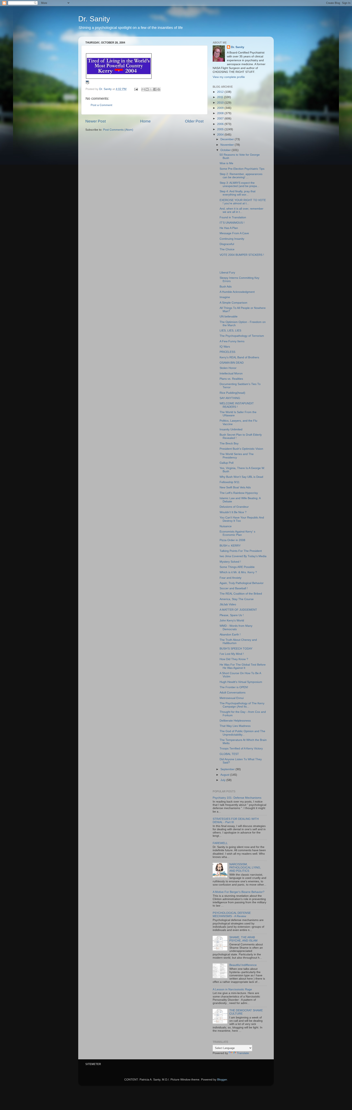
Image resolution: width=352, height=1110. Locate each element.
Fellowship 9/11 (230, 482)
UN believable (229, 316)
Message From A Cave (234, 233)
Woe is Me (226, 163)
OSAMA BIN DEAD (232, 362)
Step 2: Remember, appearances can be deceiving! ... (241, 176)
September (227, 769)
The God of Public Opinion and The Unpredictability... (242, 733)
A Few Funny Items (232, 341)
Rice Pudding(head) (232, 392)
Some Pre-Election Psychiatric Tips (242, 168)
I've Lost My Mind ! (232, 653)
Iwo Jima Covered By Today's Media (243, 556)
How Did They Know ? (234, 659)
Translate (243, 1053)
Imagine (225, 297)
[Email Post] (136, 89)
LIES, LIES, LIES (230, 330)
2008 (220, 113)
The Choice (227, 249)
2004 (220, 134)
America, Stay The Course (237, 599)
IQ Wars (225, 346)
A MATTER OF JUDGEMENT (238, 609)
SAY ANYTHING (230, 398)
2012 (220, 91)
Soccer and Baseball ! (234, 588)
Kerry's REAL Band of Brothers (239, 357)
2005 (220, 129)
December (227, 139)
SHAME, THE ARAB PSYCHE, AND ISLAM (243, 939)
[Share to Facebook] (155, 89)
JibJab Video (228, 604)
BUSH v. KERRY (230, 545)
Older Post (194, 121)
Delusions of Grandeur (234, 506)
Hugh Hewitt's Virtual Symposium (241, 681)
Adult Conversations (232, 692)
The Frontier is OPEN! (234, 687)
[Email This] (143, 89)
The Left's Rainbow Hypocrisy (239, 492)
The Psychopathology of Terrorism (242, 335)
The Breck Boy (229, 443)
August (225, 774)
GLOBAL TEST (229, 754)
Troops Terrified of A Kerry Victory (241, 748)
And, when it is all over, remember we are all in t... (241, 210)
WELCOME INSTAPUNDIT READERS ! (237, 405)
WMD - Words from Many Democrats (236, 627)
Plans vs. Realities (231, 378)
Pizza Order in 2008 (232, 540)
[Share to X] (151, 89)
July (223, 780)
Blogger (222, 1079)
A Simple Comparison (233, 302)
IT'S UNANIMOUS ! (232, 222)
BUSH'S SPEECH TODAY (236, 648)
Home (145, 121)
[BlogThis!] (147, 89)
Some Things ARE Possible (237, 567)
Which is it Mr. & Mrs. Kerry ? (238, 572)
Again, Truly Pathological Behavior (242, 583)
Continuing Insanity (232, 238)
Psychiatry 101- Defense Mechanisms (237, 797)
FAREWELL (220, 843)
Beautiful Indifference (243, 965)
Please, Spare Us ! (232, 615)
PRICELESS (227, 351)
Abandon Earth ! (230, 634)
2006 (220, 124)
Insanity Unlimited (231, 429)
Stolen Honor (228, 368)
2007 (220, 118)
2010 (220, 102)
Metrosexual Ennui (232, 698)
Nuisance (226, 526)
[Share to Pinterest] (159, 89)
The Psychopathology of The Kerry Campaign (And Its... (242, 705)
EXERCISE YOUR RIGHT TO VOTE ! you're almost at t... (243, 202)
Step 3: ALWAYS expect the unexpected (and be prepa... (239, 184)
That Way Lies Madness (235, 725)
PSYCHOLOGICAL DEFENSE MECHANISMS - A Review (232, 914)
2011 (220, 97)
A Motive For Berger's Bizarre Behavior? (238, 891)
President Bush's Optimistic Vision (241, 448)
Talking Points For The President (241, 550)
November (227, 144)
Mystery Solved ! (230, 561)
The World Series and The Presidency (237, 456)
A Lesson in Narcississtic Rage (232, 989)
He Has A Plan (229, 228)
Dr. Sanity (94, 19)
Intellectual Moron (231, 373)
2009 (220, 107)
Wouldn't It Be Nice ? (233, 512)
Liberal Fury (227, 272)
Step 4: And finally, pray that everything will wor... (237, 193)
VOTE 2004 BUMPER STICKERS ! (242, 254)
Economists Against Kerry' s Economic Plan (237, 533)
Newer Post (95, 121)
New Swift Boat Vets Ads (235, 487)
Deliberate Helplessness (235, 720)
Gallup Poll (226, 462)
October (226, 150)
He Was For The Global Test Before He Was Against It (243, 666)
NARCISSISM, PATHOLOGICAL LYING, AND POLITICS (245, 867)
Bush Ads (226, 286)
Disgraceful (227, 244)
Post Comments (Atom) (118, 129)
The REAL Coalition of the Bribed (241, 593)
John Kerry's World (232, 620)
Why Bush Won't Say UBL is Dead (241, 476)
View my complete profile (229, 77)
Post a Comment (101, 105)
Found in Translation (233, 217)
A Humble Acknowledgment (237, 291)
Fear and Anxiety (230, 577)
